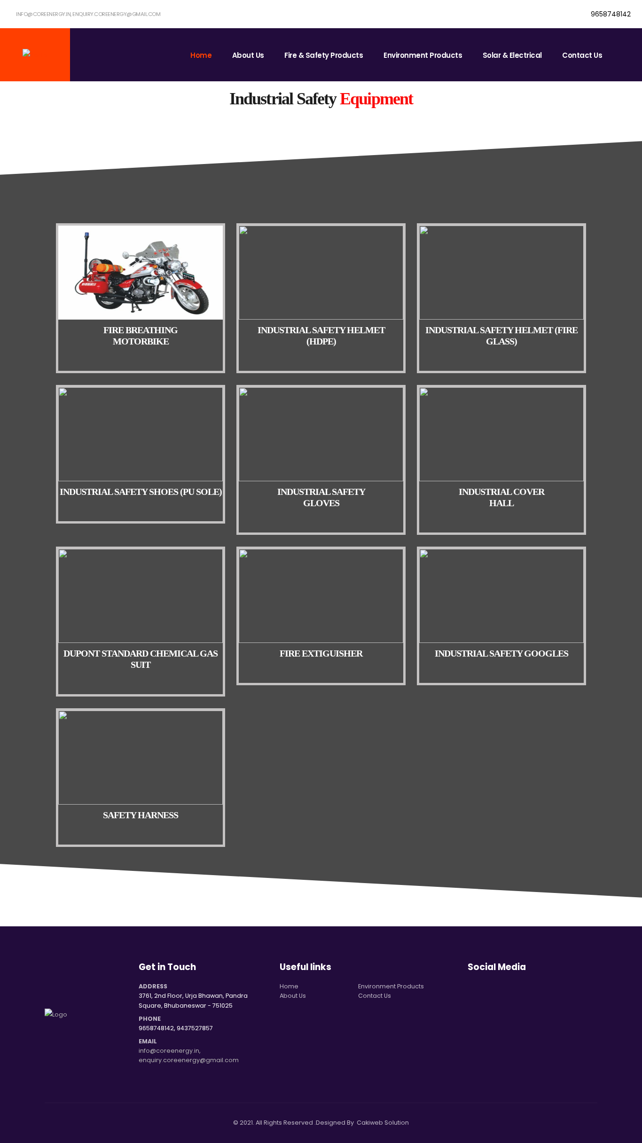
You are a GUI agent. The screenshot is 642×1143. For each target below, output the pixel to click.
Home (200, 55)
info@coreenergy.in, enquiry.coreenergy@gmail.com (88, 14)
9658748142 (610, 14)
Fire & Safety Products (323, 55)
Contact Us (582, 55)
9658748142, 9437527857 (176, 1028)
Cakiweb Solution (383, 1123)
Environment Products (423, 55)
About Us (248, 55)
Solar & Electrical (512, 55)
